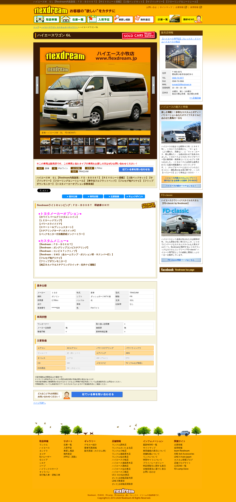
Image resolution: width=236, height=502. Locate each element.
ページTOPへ (39, 403)
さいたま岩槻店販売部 (122, 477)
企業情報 (179, 7)
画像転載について (151, 453)
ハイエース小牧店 (120, 459)
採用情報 (194, 7)
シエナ (42, 462)
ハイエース (44, 447)
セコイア (43, 459)
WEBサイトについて (152, 459)
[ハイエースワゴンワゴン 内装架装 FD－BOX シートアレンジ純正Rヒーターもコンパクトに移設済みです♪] (89, 150)
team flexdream (182, 450)
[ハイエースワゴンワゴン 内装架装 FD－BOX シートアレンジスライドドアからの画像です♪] (56, 150)
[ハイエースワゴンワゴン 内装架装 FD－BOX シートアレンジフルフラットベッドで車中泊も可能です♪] (112, 141)
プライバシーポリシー (153, 462)
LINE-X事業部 (118, 480)
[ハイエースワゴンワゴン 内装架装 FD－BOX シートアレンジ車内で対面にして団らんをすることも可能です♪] (101, 141)
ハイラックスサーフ (48, 468)
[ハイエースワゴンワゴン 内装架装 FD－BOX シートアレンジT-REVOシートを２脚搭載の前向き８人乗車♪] (56, 141)
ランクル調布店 (119, 444)
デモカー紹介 (90, 444)
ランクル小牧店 (119, 450)
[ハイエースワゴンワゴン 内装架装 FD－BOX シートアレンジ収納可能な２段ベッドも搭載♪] (123, 141)
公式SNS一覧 (180, 465)
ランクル (43, 444)
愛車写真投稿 (90, 447)
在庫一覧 (68, 444)
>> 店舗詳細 (195, 98)
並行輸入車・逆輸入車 (49, 474)
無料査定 (68, 453)
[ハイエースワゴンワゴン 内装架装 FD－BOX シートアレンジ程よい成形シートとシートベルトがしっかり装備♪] (78, 141)
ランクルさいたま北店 (122, 447)
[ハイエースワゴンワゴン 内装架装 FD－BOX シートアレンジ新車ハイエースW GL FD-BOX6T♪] (45, 141)
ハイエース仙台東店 (121, 468)
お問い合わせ (149, 471)
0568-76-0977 (178, 78)
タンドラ (43, 450)
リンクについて (150, 456)
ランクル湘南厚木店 (121, 453)
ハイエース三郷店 (120, 471)
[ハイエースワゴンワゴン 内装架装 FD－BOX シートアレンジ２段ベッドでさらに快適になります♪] (145, 141)
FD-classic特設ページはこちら (181, 260)
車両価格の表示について (154, 450)
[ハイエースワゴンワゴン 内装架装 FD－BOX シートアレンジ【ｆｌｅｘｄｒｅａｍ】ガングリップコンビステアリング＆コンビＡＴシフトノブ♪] (123, 150)
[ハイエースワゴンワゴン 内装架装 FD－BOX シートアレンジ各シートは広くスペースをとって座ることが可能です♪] (67, 141)
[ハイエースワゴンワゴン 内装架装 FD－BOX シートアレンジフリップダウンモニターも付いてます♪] (112, 150)
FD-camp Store (181, 468)
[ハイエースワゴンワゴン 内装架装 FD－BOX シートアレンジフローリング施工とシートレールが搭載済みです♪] (45, 150)
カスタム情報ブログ (183, 459)
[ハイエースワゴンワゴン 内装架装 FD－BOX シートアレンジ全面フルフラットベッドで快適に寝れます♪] (134, 141)
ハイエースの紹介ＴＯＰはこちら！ (181, 186)
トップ (36, 27)
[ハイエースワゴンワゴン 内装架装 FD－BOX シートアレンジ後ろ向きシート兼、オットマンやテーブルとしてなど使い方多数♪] (67, 150)
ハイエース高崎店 (120, 465)
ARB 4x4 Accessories (184, 453)
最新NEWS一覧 (150, 444)
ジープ (42, 465)
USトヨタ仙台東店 (120, 474)
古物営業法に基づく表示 (154, 468)
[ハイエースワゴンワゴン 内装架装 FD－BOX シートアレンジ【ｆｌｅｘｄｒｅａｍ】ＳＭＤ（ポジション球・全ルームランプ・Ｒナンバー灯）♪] (134, 150)
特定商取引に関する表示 (154, 465)
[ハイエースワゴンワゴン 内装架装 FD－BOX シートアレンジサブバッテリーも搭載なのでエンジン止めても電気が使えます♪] (78, 150)
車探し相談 (69, 450)
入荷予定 (68, 447)
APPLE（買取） (71, 456)
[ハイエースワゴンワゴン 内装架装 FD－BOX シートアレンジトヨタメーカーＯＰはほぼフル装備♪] (145, 150)
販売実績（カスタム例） (95, 450)
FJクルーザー (45, 456)
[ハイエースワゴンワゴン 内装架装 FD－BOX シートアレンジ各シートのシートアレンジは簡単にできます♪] (89, 141)
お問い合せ (151, 7)
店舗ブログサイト (182, 462)
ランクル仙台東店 (120, 456)
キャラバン (44, 471)
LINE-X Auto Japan (182, 456)
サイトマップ (166, 7)
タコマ (42, 453)
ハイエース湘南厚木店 (122, 462)
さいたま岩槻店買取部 (122, 483)
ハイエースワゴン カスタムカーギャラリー (59, 27)
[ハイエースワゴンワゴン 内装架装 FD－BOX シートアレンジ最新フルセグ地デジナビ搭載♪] (101, 150)
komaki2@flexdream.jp (181, 84)
